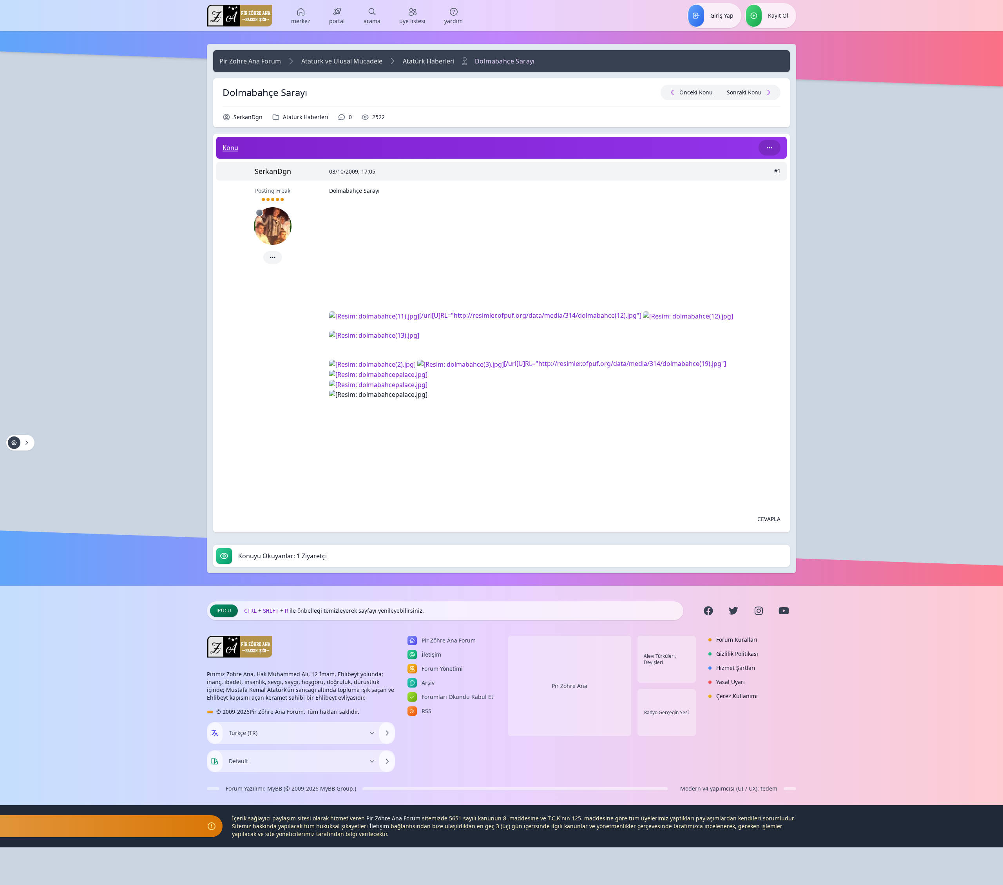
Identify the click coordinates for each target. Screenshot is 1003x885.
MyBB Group (336, 788)
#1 (777, 171)
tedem (768, 788)
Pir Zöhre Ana (569, 686)
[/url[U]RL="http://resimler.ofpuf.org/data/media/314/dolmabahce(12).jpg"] (531, 315)
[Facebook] (708, 610)
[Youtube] (783, 610)
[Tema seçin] (215, 761)
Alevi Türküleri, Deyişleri (660, 659)
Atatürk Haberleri (428, 61)
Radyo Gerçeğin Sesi (666, 712)
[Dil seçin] (215, 733)
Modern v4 (694, 788)
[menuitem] (301, 15)
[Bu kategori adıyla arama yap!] (769, 147)
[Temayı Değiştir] (387, 761)
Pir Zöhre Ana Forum (250, 61)
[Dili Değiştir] (387, 733)
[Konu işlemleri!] (20, 443)
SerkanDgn (248, 117)
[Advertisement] (554, 256)
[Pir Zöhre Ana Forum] (239, 16)
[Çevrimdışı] (259, 213)
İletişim (379, 826)
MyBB (274, 788)
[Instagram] (758, 610)
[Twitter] (733, 610)
